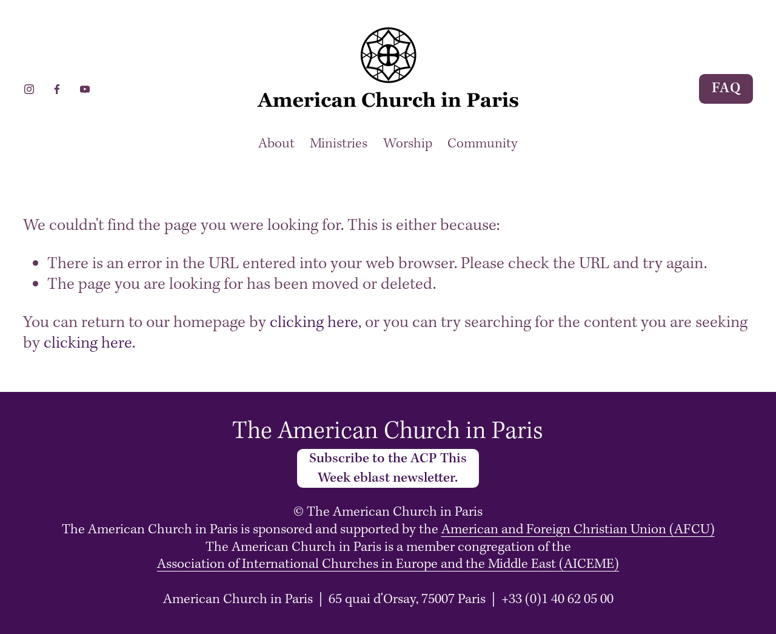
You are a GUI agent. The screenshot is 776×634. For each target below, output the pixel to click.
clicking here (314, 322)
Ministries (338, 143)
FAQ (726, 88)
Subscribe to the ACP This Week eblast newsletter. (388, 468)
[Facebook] (57, 89)
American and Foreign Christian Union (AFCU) (578, 530)
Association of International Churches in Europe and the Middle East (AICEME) (388, 564)
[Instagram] (29, 89)
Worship (407, 143)
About (276, 143)
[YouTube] (85, 89)
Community (482, 143)
